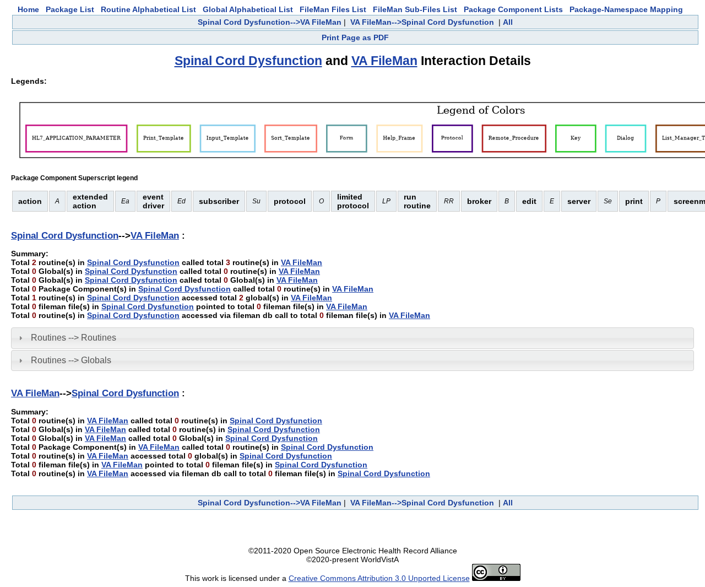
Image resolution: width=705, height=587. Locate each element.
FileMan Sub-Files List (415, 9)
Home (28, 9)
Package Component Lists (513, 9)
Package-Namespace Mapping (626, 9)
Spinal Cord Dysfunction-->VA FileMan (269, 22)
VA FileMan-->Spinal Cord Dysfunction (422, 22)
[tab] (352, 337)
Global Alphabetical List (248, 9)
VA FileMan (384, 60)
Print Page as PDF (355, 37)
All (508, 22)
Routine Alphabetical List (148, 9)
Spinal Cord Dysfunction (248, 60)
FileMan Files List (333, 9)
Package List (70, 9)
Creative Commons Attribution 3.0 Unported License (379, 578)
